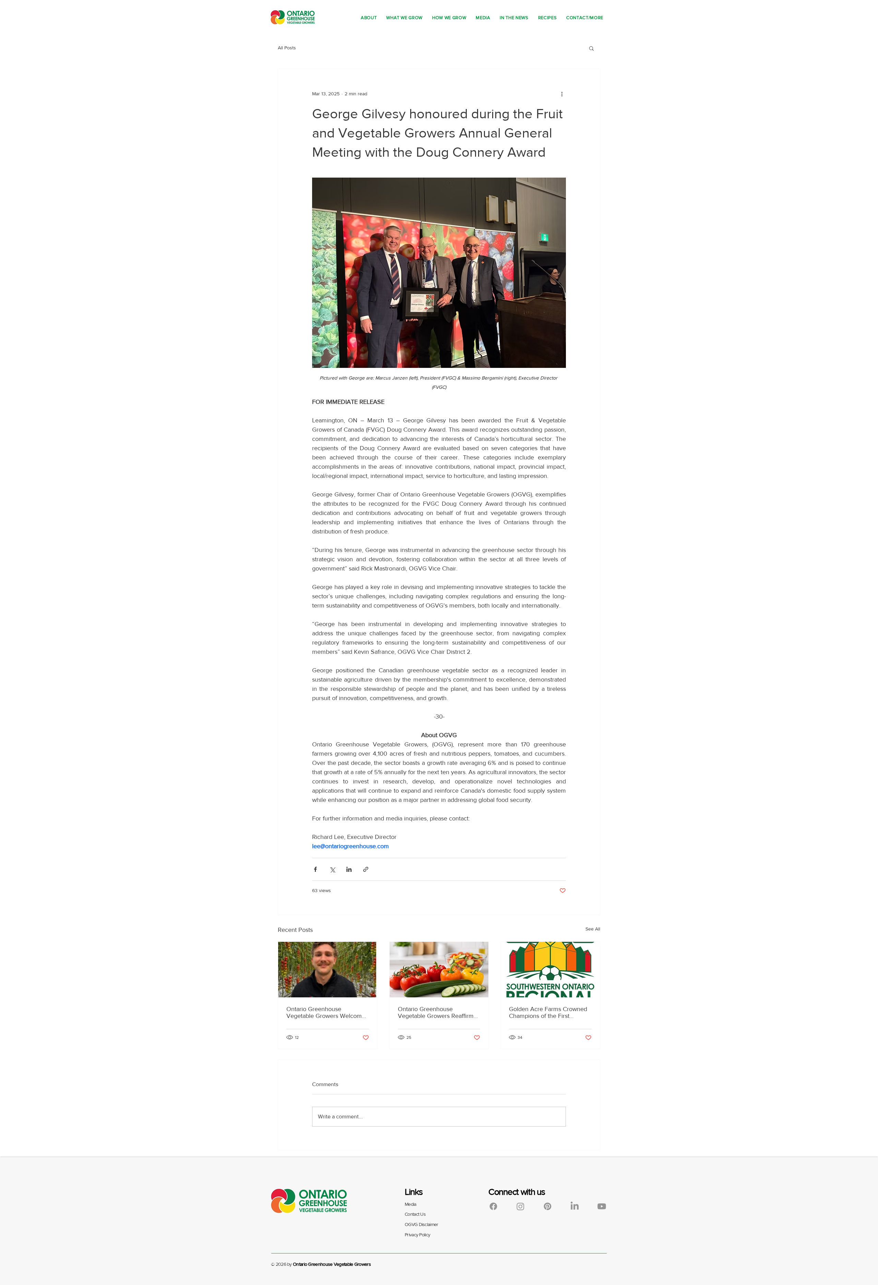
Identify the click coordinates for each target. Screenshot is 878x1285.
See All (592, 929)
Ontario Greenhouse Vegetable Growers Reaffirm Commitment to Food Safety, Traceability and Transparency (438, 1012)
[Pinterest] (548, 1206)
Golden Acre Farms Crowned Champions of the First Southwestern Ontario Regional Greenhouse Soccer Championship (548, 1012)
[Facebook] (493, 1206)
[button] (591, 48)
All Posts (287, 47)
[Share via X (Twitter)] (332, 869)
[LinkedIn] (575, 1206)
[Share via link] (366, 869)
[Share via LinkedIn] (349, 869)
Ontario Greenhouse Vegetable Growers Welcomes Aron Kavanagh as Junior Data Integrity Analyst (327, 1012)
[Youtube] (602, 1206)
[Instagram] (520, 1206)
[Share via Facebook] (315, 869)
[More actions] (562, 93)
